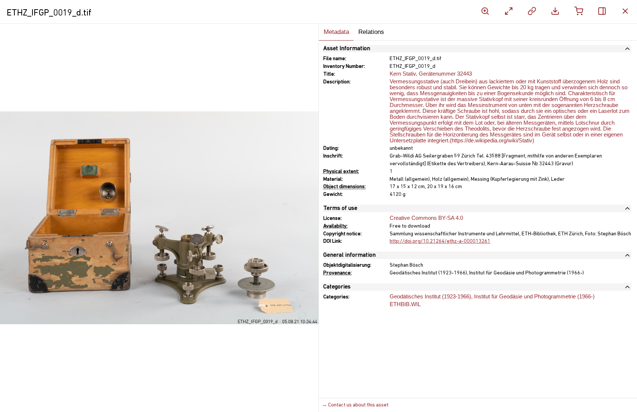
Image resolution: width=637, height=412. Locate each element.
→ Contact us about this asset (355, 405)
